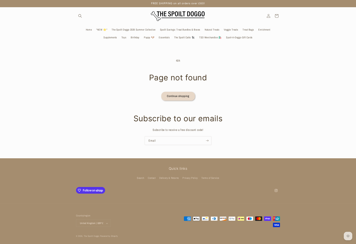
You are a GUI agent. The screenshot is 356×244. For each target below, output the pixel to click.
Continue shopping (178, 96)
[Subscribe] (207, 140)
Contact (152, 177)
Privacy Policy (190, 177)
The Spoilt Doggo (91, 236)
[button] (80, 16)
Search (140, 177)
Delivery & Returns (169, 177)
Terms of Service (210, 177)
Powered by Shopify (109, 236)
